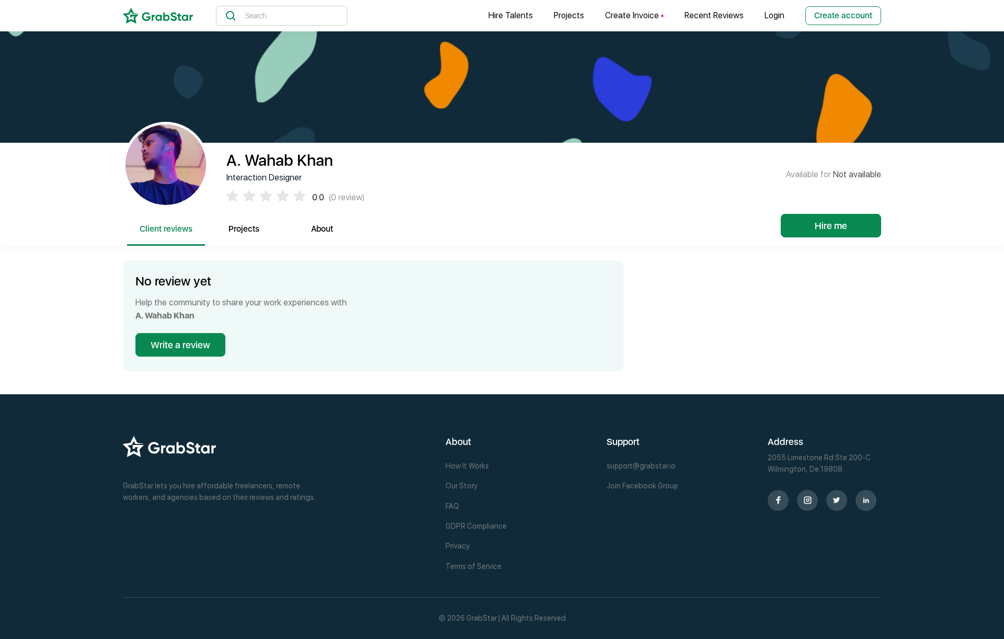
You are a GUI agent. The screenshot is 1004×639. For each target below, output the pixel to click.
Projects (569, 15)
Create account (843, 15)
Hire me (831, 225)
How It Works (467, 466)
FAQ (452, 506)
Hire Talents (510, 15)
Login (774, 15)
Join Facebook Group (642, 486)
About (322, 229)
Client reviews (166, 229)
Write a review (180, 344)
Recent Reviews (714, 15)
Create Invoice (633, 15)
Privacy (458, 546)
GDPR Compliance (476, 526)
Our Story (461, 486)
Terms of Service (473, 566)
